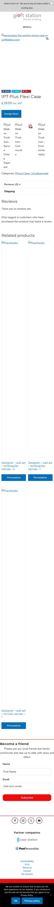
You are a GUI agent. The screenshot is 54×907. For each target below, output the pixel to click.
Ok (15, 900)
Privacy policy (32, 900)
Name (6, 764)
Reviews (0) (11, 184)
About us (27, 867)
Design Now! (11, 113)
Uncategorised (39, 173)
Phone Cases (22, 173)
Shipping (9, 191)
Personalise (13, 477)
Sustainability (27, 861)
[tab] (27, 184)
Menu (28, 27)
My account (27, 874)
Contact (27, 871)
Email (6, 779)
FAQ (27, 864)
